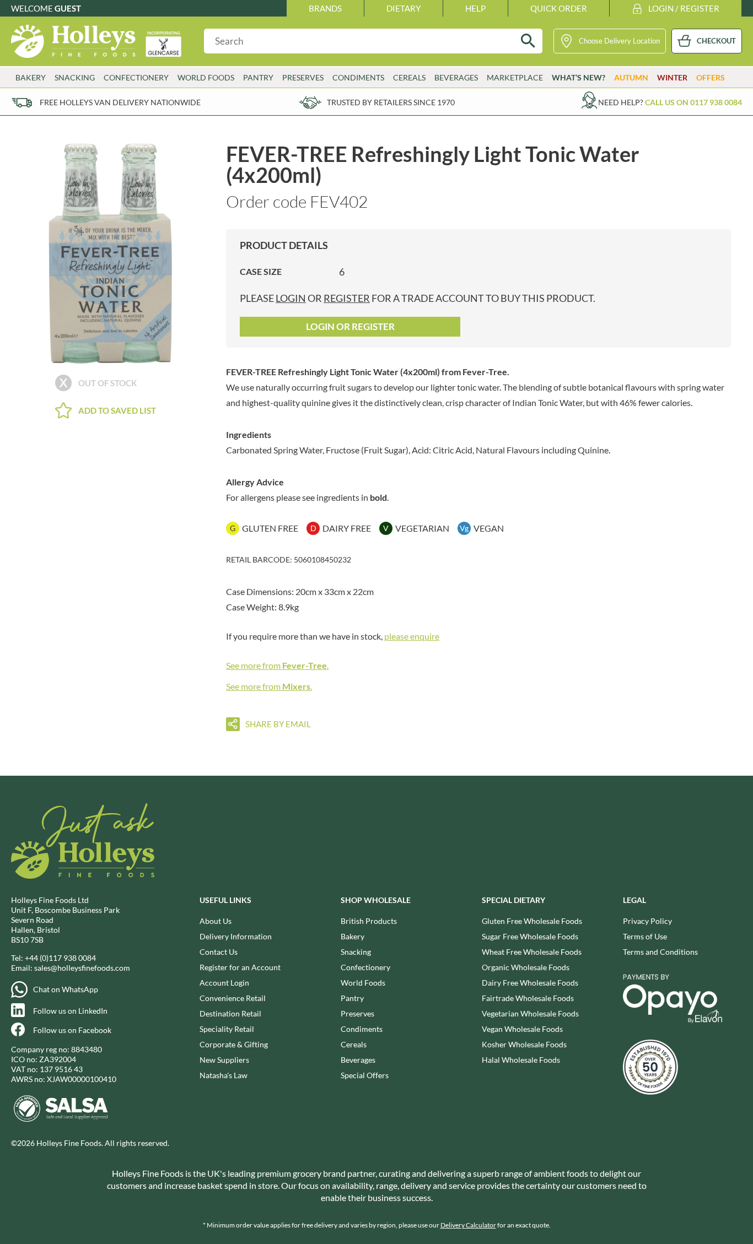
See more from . (277, 665)
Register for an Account (240, 967)
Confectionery (365, 967)
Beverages (358, 1059)
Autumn (631, 77)
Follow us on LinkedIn (70, 1010)
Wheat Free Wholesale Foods (532, 951)
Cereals (354, 1044)
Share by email (278, 724)
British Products (369, 921)
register (347, 298)
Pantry (352, 998)
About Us (216, 921)
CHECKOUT (716, 40)
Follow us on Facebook (72, 1030)
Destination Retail (230, 1013)
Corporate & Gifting (234, 1044)
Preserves (357, 1013)
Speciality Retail (227, 1029)
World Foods (363, 982)
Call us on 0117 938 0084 (693, 102)
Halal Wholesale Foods (521, 1059)
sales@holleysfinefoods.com (82, 967)
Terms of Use (645, 936)
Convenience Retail (233, 998)
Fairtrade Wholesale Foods (528, 998)
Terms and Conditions (660, 951)
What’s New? (578, 77)
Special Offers (365, 1075)
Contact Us (219, 951)
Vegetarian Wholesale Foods (530, 1013)
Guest (68, 8)
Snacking (356, 951)
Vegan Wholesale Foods (522, 1029)
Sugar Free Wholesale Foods (530, 936)
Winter (672, 77)
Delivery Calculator (468, 1225)
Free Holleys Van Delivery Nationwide (120, 102)
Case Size (261, 271)
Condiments (362, 1029)
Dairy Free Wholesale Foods (530, 982)
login (291, 298)
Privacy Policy (647, 921)
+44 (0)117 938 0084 (60, 957)
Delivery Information (236, 936)
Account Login (224, 982)
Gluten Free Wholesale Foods (532, 921)
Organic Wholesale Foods (525, 967)
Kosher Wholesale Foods (524, 1044)
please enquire (411, 636)
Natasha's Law (224, 1075)
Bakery (352, 936)
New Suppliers (224, 1059)
